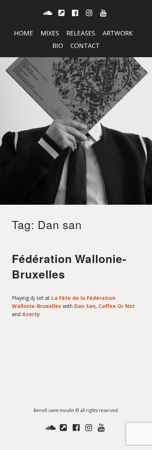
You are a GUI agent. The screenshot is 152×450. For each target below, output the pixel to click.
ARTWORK (117, 33)
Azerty (31, 314)
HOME (23, 33)
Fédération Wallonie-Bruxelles (69, 266)
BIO (57, 45)
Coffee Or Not (117, 305)
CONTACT (85, 45)
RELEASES (80, 33)
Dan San (85, 305)
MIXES (50, 33)
